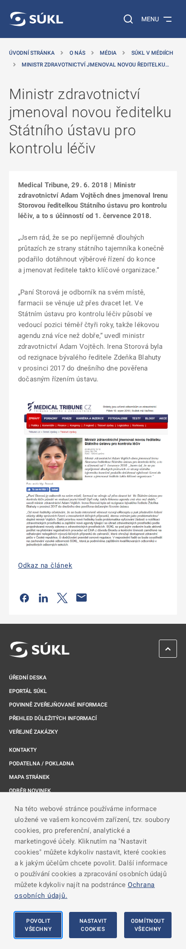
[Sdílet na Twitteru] (62, 597)
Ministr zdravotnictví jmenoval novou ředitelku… (95, 65)
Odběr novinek (30, 791)
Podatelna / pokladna (41, 763)
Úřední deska (27, 677)
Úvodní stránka (32, 53)
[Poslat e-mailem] (81, 597)
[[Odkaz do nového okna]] (93, 472)
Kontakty (23, 750)
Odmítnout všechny (147, 925)
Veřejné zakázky (33, 732)
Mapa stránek (29, 777)
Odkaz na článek (45, 565)
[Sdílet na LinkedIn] (43, 597)
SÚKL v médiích (152, 53)
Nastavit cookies (93, 925)
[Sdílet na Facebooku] (24, 597)
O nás (77, 53)
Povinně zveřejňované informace (58, 705)
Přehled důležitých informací (53, 718)
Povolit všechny (38, 925)
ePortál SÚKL (28, 691)
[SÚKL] (36, 19)
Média (108, 53)
